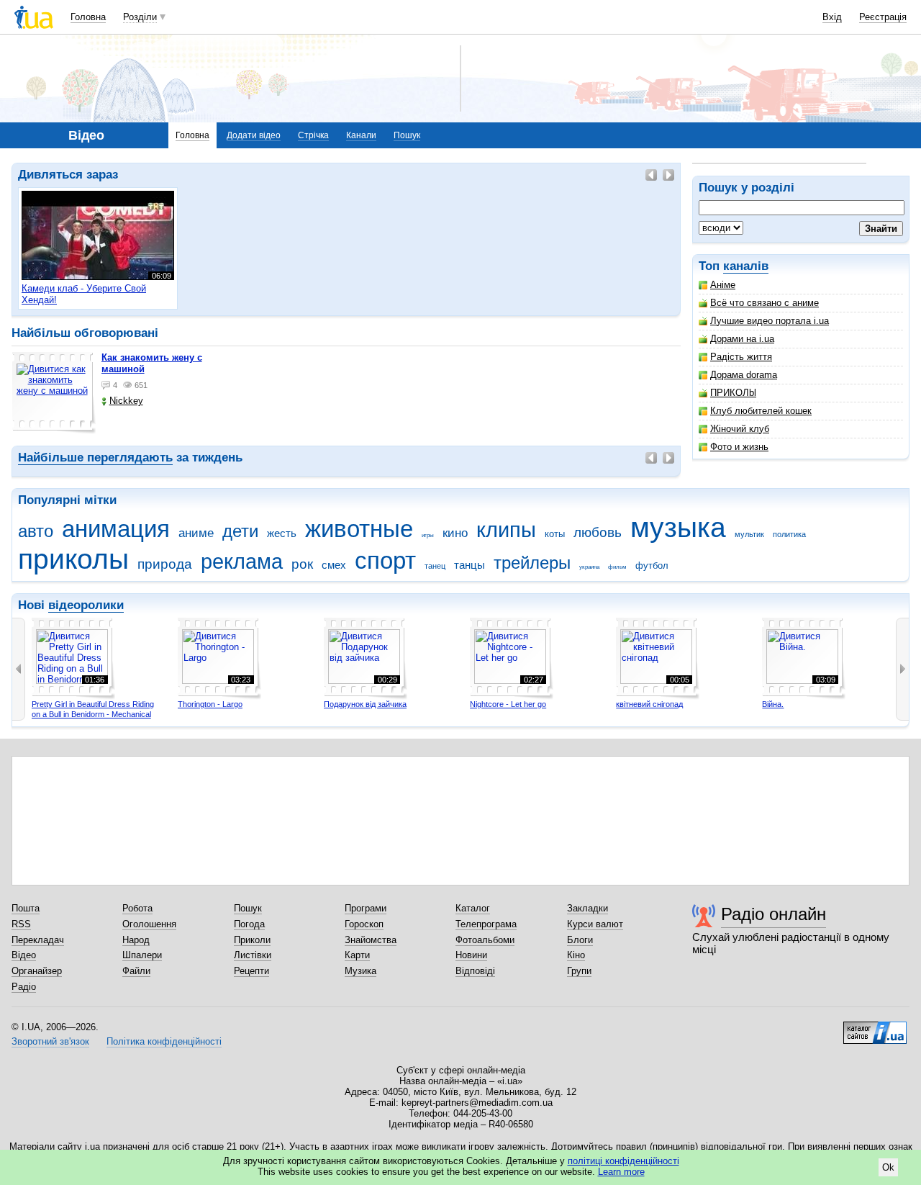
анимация (116, 528)
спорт (385, 560)
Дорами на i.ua (742, 338)
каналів (745, 266)
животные (359, 528)
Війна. (773, 704)
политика (789, 534)
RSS (21, 924)
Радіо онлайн (773, 914)
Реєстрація (883, 17)
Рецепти (251, 970)
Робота (137, 908)
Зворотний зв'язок (50, 1041)
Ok (888, 1167)
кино (455, 533)
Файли (136, 970)
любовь (597, 532)
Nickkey (126, 400)
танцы (469, 565)
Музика (360, 970)
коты (555, 533)
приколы (73, 559)
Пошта (26, 908)
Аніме (722, 284)
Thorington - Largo (210, 704)
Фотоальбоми (484, 939)
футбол (651, 565)
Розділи (140, 17)
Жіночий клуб (739, 428)
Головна (88, 17)
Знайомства (370, 939)
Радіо (24, 986)
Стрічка (313, 135)
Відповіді (475, 970)
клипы (506, 529)
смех (334, 565)
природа (164, 564)
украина (589, 567)
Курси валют (595, 924)
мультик (749, 534)
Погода (249, 924)
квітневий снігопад (649, 704)
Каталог (472, 908)
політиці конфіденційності (623, 1160)
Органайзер (37, 970)
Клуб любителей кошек (761, 410)
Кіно (576, 955)
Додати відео (254, 135)
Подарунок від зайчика (365, 704)
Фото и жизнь (739, 446)
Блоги (580, 939)
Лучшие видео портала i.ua (769, 320)
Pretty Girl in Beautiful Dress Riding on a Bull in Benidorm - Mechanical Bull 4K (93, 714)
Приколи (252, 939)
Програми (365, 908)
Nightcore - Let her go (508, 704)
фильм (617, 567)
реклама (242, 561)
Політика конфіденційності (164, 1041)
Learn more (621, 1171)
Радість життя (741, 356)
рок (302, 564)
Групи (579, 970)
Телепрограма (486, 924)
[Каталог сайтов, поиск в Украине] (875, 1027)
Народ (136, 939)
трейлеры (532, 563)
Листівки (252, 955)
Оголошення (149, 924)
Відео (24, 955)
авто (35, 531)
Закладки (587, 908)
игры (428, 535)
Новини (471, 955)
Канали (361, 135)
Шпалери (142, 955)
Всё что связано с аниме (764, 302)
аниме (196, 533)
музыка (678, 527)
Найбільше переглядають (95, 457)
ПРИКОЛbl (733, 392)
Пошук (407, 135)
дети (240, 531)
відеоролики (86, 605)
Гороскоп (364, 924)
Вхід (832, 17)
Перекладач (38, 939)
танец (435, 566)
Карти (357, 955)
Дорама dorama (743, 374)
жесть (281, 533)
